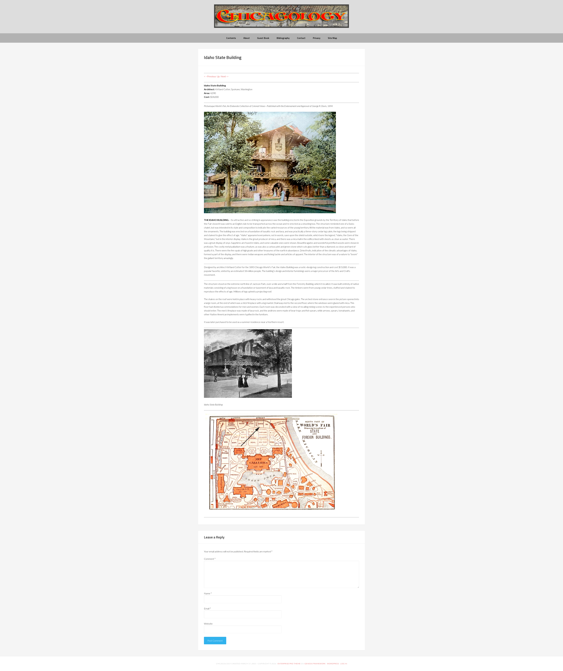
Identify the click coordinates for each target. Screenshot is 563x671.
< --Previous (210, 76)
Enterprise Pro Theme (289, 663)
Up (218, 76)
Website (208, 623)
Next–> (224, 76)
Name (208, 593)
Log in (343, 663)
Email (207, 608)
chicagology (281, 18)
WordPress (333, 663)
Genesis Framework (315, 663)
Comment (210, 558)
